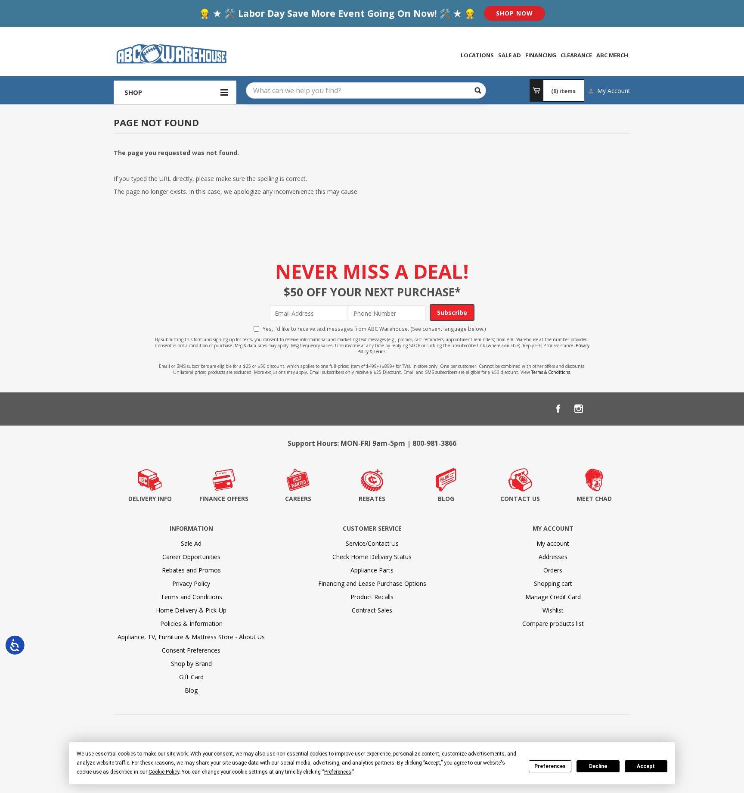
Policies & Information (191, 623)
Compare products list (553, 623)
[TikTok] (620, 409)
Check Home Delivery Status (372, 557)
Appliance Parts (372, 570)
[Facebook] (558, 409)
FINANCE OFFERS (223, 498)
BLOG (446, 498)
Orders (552, 570)
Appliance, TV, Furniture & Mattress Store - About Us (191, 637)
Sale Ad (191, 543)
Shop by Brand (191, 663)
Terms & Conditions (550, 372)
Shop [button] (133, 92)
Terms (379, 351)
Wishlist (553, 610)
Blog (191, 690)
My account (552, 543)
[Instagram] (579, 409)
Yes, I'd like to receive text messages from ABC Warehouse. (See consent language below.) (374, 328)
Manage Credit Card (553, 597)
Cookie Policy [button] (164, 772)
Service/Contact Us (372, 543)
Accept (646, 766)
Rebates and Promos (191, 570)
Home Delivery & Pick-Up (191, 610)
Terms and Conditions (191, 597)
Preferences (550, 766)
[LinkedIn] (599, 409)
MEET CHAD (594, 498)
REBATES (372, 498)
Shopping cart (553, 583)
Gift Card (191, 677)
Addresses (553, 557)
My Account (613, 91)
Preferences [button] (337, 772)
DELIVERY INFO (150, 498)
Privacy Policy (191, 583)
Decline (598, 766)
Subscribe (452, 312)
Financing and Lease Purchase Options (372, 583)
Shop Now (514, 13)
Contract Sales (372, 610)
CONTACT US (520, 498)
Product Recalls (372, 597)
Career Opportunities (191, 557)
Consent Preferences (191, 650)
